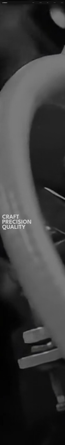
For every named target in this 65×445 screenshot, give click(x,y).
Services (55, 2)
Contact (62, 2)
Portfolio (41, 2)
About (47, 2)
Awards (33, 2)
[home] (17, 2)
